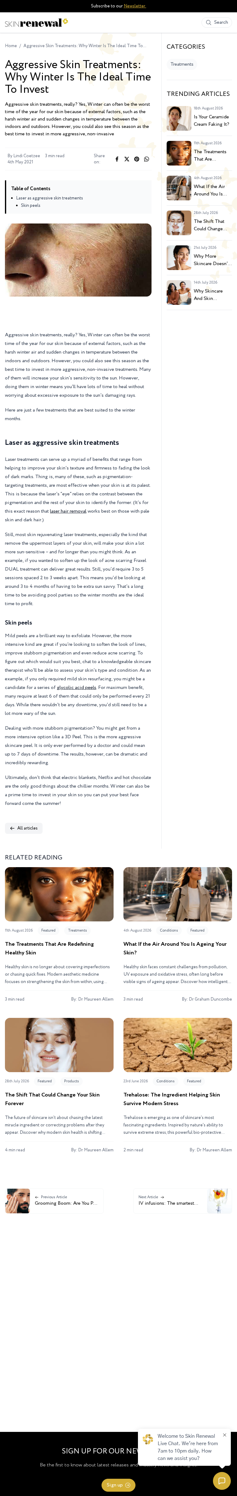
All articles (27, 828)
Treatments (181, 64)
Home (11, 46)
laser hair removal (68, 511)
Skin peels (30, 206)
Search (221, 22)
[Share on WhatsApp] (146, 159)
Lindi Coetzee (26, 156)
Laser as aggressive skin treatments (49, 198)
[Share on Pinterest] (136, 159)
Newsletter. (135, 6)
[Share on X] (126, 159)
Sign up (115, 1485)
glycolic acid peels (76, 687)
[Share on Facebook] (116, 159)
